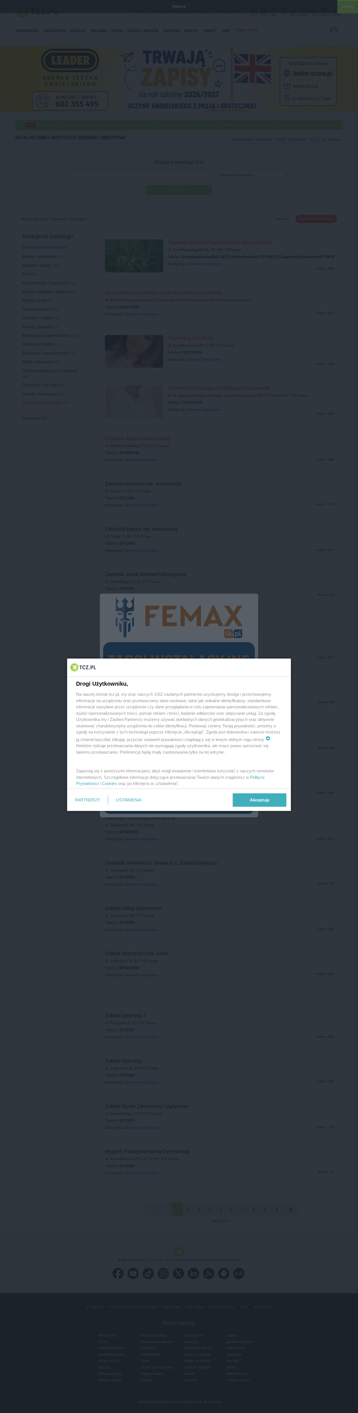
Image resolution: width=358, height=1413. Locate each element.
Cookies (109, 783)
